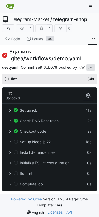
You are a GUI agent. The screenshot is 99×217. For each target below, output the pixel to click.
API (69, 212)
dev (90, 67)
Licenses (55, 212)
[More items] (92, 39)
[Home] (10, 6)
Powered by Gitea (26, 199)
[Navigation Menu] (91, 6)
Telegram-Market (30, 19)
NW (81, 67)
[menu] (35, 212)
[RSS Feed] (8, 28)
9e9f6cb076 (46, 67)
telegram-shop (70, 19)
